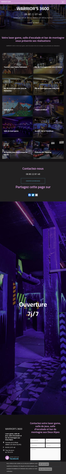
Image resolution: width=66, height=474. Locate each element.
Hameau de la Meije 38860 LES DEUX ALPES (33, 18)
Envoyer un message (33, 181)
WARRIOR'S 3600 (15, 2)
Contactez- (33, 22)
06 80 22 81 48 (33, 14)
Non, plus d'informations (45, 469)
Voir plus (17, 63)
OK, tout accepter (43, 464)
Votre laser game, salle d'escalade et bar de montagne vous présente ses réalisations (38, 46)
